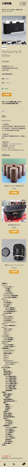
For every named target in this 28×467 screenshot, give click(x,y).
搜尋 (14, 464)
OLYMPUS (8, 82)
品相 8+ (7, 78)
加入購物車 (7, 94)
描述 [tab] (3, 111)
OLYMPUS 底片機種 (6, 103)
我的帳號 (4, 464)
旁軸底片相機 (19, 9)
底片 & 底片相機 (11, 9)
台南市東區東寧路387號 (15, 144)
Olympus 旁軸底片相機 (10, 101)
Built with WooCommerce (16, 458)
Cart (22, 463)
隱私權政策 (5, 458)
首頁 (5, 9)
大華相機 (6, 3)
